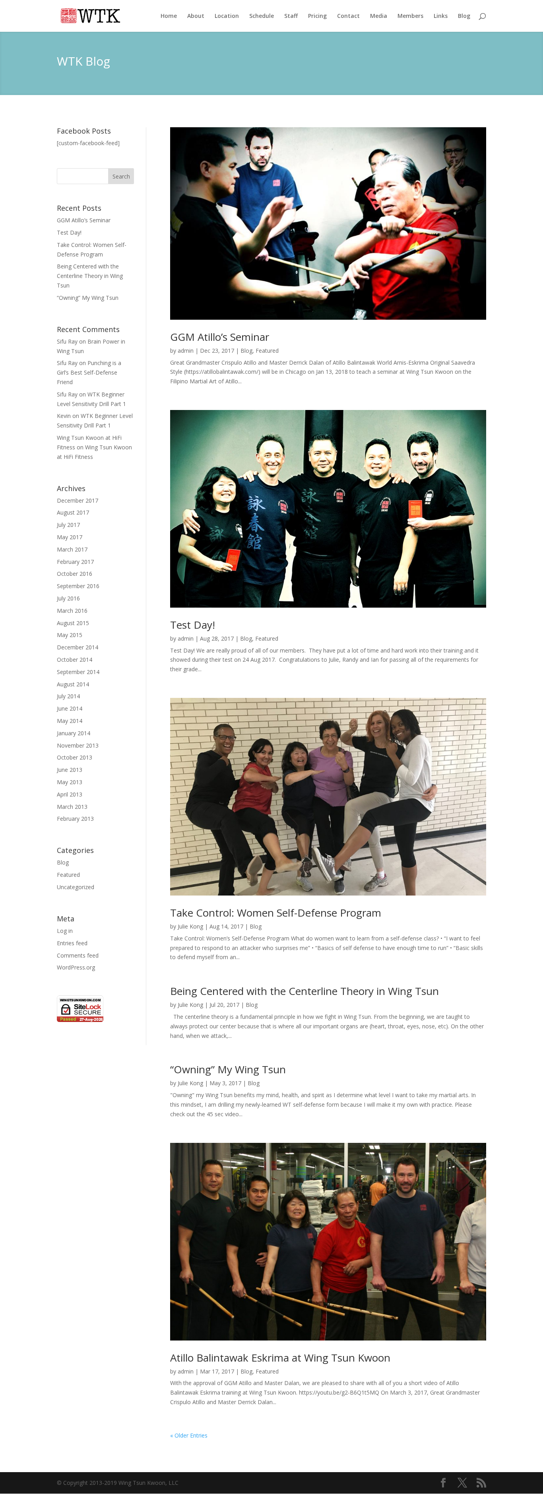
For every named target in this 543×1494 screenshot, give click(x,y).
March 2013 (72, 806)
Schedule (261, 16)
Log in (65, 930)
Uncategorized (75, 887)
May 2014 (69, 721)
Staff (291, 16)
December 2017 (77, 500)
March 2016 (72, 610)
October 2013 (74, 757)
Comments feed (78, 955)
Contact (348, 16)
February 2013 (75, 818)
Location (227, 16)
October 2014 (74, 659)
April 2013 (69, 794)
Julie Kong (190, 926)
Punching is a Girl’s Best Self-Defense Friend (89, 372)
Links (441, 16)
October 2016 (74, 573)
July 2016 (68, 598)
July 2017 (68, 524)
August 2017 (73, 512)
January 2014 (73, 733)
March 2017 (72, 549)
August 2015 (73, 623)
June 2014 (69, 708)
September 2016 (78, 586)
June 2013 (69, 769)
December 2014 (77, 647)
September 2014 (78, 672)
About (195, 16)
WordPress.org (76, 967)
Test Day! (69, 232)
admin (186, 350)
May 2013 (69, 782)
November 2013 (78, 745)
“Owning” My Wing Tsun (87, 297)
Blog (464, 16)
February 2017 (75, 561)
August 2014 (73, 684)
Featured (68, 874)
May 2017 (69, 537)
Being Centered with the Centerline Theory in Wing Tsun (90, 275)
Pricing (317, 16)
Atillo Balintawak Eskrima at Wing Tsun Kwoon (280, 1357)
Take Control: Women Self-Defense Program (275, 912)
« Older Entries (189, 1435)
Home (169, 16)
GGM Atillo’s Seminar (84, 220)
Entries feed (72, 943)
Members (410, 16)
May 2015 (69, 635)
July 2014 (68, 696)
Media (378, 16)
